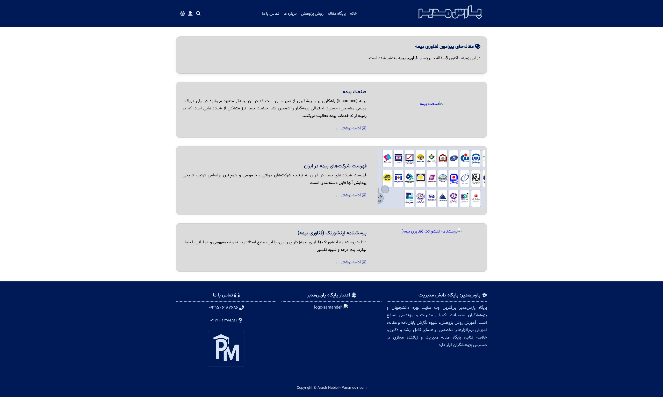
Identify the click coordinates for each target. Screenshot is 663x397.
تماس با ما (270, 13)
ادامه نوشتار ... (349, 128)
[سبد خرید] (182, 13)
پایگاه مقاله (337, 13)
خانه (353, 13)
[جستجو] (198, 13)
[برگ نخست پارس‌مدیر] (450, 21)
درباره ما (290, 13)
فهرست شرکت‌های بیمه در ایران (335, 166)
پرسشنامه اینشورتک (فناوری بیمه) (332, 233)
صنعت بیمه (354, 91)
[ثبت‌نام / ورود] (190, 13)
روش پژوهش (312, 13)
